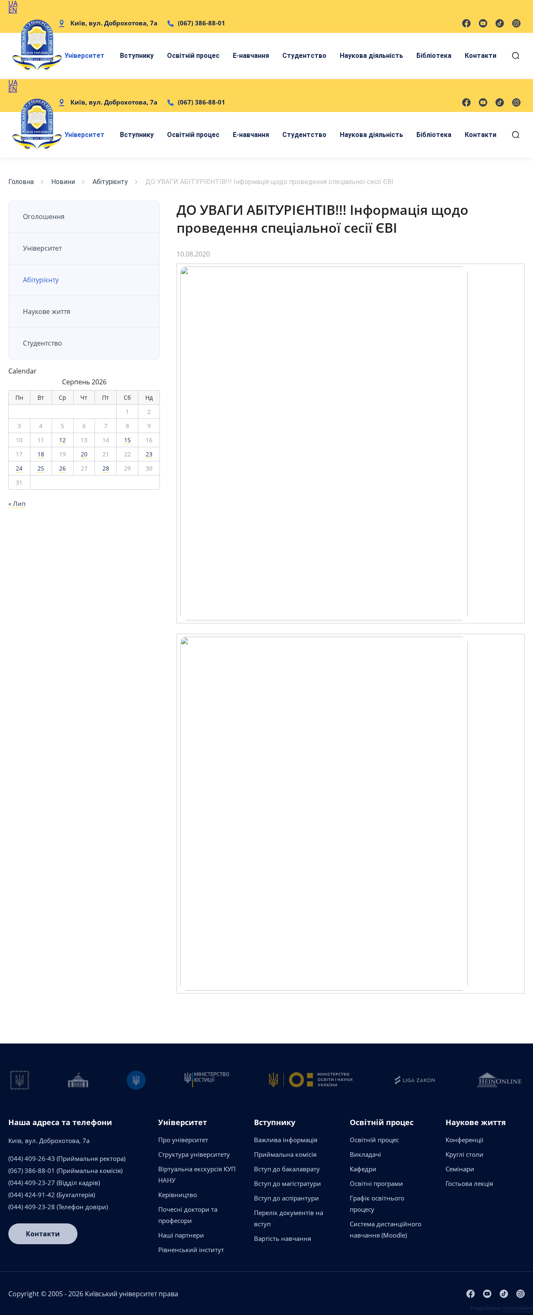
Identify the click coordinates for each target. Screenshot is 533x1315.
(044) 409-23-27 (31, 1182)
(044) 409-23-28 (31, 1207)
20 (84, 454)
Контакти (480, 56)
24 (19, 468)
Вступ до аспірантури (286, 1198)
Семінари (460, 1169)
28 (105, 468)
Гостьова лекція (469, 1183)
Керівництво (177, 1194)
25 (40, 468)
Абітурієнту (110, 182)
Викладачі (365, 1154)
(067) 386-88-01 (201, 23)
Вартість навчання (282, 1238)
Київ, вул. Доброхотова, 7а (113, 23)
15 (127, 440)
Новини (63, 182)
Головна (21, 182)
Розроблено (501, 1308)
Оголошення (44, 216)
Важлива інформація (285, 1140)
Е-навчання (251, 56)
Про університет (183, 1140)
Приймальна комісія (285, 1154)
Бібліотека (433, 56)
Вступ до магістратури (287, 1183)
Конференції (464, 1140)
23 (149, 454)
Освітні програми (376, 1183)
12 (62, 440)
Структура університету (194, 1154)
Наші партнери (181, 1235)
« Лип (16, 503)
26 (62, 468)
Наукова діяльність (371, 56)
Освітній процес (193, 56)
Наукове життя (46, 311)
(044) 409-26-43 (31, 1158)
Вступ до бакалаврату (287, 1169)
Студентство (304, 56)
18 (40, 454)
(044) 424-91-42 (31, 1194)
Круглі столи (464, 1154)
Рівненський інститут (191, 1249)
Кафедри (363, 1169)
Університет (85, 56)
